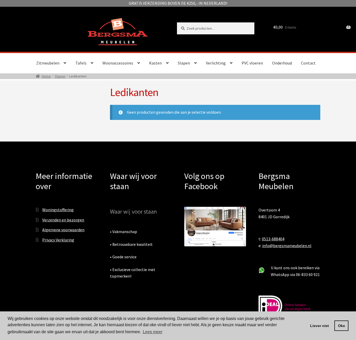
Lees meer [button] (152, 332)
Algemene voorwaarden (63, 229)
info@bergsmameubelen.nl (286, 245)
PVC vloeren (252, 63)
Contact (308, 63)
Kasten (155, 63)
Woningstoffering (58, 209)
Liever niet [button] (319, 326)
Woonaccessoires (117, 63)
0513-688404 (273, 238)
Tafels (81, 63)
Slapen (184, 63)
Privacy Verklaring (58, 239)
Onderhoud (282, 63)
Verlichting (216, 63)
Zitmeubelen (47, 63)
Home (46, 76)
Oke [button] (341, 326)
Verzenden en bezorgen (63, 219)
